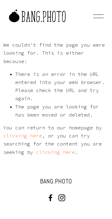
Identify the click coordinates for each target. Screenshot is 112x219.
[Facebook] (50, 197)
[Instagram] (61, 197)
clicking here (22, 136)
